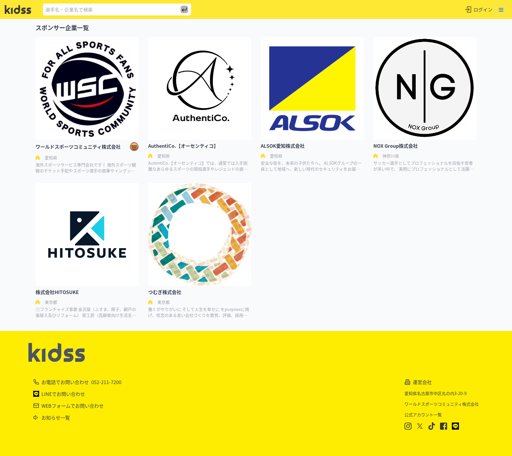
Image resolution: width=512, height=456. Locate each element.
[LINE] (455, 426)
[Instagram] (408, 426)
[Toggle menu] (501, 9)
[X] (419, 426)
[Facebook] (443, 426)
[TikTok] (431, 426)
